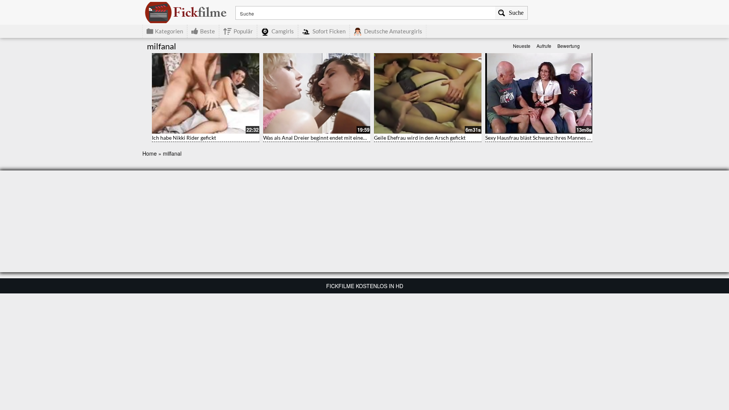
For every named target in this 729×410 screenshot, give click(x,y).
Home (149, 153)
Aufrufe (543, 46)
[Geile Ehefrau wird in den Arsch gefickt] (427, 93)
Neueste (521, 46)
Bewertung (568, 46)
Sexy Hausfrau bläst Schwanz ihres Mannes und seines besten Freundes (568, 137)
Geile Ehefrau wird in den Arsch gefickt (419, 137)
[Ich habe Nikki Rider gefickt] (205, 93)
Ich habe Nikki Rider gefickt (184, 137)
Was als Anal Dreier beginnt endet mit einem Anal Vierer (329, 137)
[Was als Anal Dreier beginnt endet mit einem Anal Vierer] (317, 93)
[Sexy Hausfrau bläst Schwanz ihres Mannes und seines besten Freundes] (539, 93)
